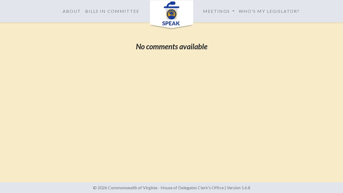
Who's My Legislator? (269, 11)
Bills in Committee (112, 11)
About (72, 11)
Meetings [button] (217, 11)
